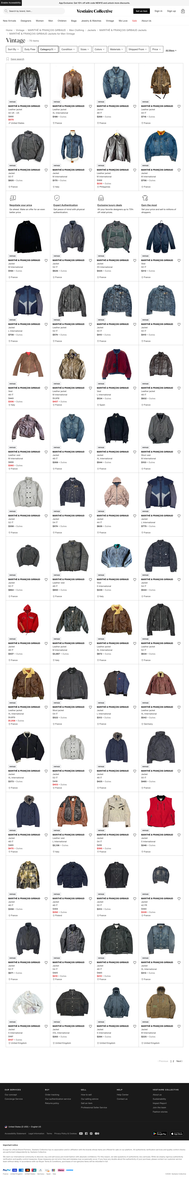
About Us (146, 20)
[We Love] (130, 21)
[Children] (69, 21)
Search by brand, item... (20, 11)
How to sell (86, 1094)
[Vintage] (116, 21)
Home (9, 30)
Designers (26, 20)
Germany (40, 1174)
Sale (134, 20)
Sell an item (141, 11)
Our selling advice (89, 1099)
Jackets (91, 30)
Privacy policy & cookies (65, 1133)
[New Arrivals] (18, 21)
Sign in (158, 11)
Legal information (36, 1133)
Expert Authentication (65, 205)
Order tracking (52, 1094)
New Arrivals (9, 20)
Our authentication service (58, 1099)
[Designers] (33, 21)
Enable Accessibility (11, 2)
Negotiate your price (20, 205)
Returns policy (52, 1103)
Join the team (159, 1107)
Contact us (122, 1099)
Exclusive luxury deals (109, 205)
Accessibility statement (15, 1133)
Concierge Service (14, 1099)
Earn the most (149, 205)
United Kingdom (16, 1174)
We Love (123, 20)
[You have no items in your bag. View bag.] (183, 11)
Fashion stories (160, 1111)
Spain (48, 1174)
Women (40, 20)
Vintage (110, 20)
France (5, 1174)
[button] (183, 11)
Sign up (171, 11)
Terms (49, 1133)
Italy (54, 1174)
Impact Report (160, 1103)
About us (157, 1094)
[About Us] (153, 21)
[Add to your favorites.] (46, 106)
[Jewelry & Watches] (103, 21)
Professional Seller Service (94, 1107)
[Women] (46, 21)
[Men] (55, 21)
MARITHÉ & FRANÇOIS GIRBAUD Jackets (122, 30)
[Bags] (79, 21)
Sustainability (159, 1099)
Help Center (123, 1094)
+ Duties (62, 116)
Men (50, 20)
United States (30, 1174)
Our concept (11, 1094)
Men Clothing (76, 30)
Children (62, 20)
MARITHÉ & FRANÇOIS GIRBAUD (47, 30)
